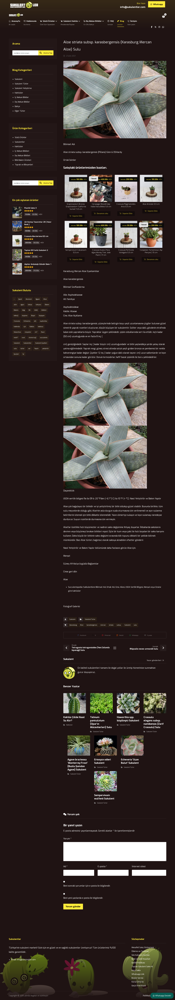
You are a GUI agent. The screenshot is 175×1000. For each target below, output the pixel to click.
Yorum (67, 838)
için (25, 327)
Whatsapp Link (138, 974)
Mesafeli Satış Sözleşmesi (143, 947)
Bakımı (16, 310)
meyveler (28, 332)
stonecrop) (32, 338)
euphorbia (43, 321)
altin (15, 305)
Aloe (81, 625)
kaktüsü (40, 327)
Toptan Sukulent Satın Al (142, 966)
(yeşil (20, 299)
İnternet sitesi (138, 866)
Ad (65, 866)
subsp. (119, 625)
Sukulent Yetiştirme (23, 88)
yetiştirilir (45, 349)
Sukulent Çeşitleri (41, 343)
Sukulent (72, 619)
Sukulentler (20, 142)
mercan (103, 625)
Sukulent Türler (90, 619)
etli (35, 321)
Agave (38, 299)
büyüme (24, 316)
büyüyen (42, 316)
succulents (43, 338)
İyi (23, 354)
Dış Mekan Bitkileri (22, 155)
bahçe (30, 305)
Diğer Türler (20, 111)
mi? (36, 332)
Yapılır (36, 349)
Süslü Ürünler (20, 137)
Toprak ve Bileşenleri (24, 164)
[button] (163, 16)
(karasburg (73, 625)
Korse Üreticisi (138, 982)
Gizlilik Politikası (138, 962)
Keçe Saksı (136, 970)
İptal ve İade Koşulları (141, 959)
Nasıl (43, 332)
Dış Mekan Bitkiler (22, 102)
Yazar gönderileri (154, 660)
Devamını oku (102, 213)
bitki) (36, 310)
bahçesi (38, 305)
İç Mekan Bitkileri (22, 151)
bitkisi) (16, 316)
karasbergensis (92, 625)
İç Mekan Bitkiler (22, 97)
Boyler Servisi (137, 978)
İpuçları (16, 354)
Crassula (17, 321)
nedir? (16, 338)
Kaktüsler (69, 725)
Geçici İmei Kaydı (139, 985)
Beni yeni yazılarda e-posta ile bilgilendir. (83, 898)
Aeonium (29, 299)
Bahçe (17, 106)
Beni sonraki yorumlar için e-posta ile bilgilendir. (86, 885)
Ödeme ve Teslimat (140, 951)
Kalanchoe (17, 332)
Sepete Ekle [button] (77, 216)
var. (29, 349)
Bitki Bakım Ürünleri (23, 160)
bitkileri (43, 310)
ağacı (22, 305)
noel (23, 338)
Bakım (47, 305)
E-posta (102, 866)
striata (111, 625)
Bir (30, 310)
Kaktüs (32, 327)
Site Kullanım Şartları (141, 955)
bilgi (23, 310)
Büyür (33, 316)
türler (22, 349)
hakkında (17, 327)
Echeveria (27, 321)
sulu (135, 625)
